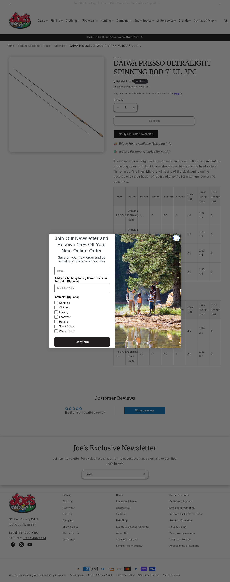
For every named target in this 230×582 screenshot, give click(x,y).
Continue (82, 342)
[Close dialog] (176, 238)
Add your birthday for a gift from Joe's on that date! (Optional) (80, 280)
